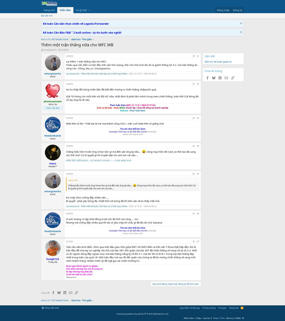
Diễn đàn (65, 10)
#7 (198, 241)
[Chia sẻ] (193, 56)
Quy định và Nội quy (190, 307)
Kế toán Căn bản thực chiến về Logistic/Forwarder (76, 24)
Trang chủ (49, 10)
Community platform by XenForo (142, 314)
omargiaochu (50, 49)
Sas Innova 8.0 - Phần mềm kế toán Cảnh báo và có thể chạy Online (96, 73)
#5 (198, 173)
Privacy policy (209, 307)
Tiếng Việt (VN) (51, 307)
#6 (198, 213)
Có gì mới (81, 10)
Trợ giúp (222, 307)
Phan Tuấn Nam (137, 110)
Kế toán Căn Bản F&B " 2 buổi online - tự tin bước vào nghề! (82, 32)
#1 (198, 56)
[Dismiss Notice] (240, 23)
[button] (89, 10)
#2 (198, 84)
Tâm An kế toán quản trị (218, 61)
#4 (198, 145)
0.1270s (221, 318)
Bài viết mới (46, 15)
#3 (198, 118)
